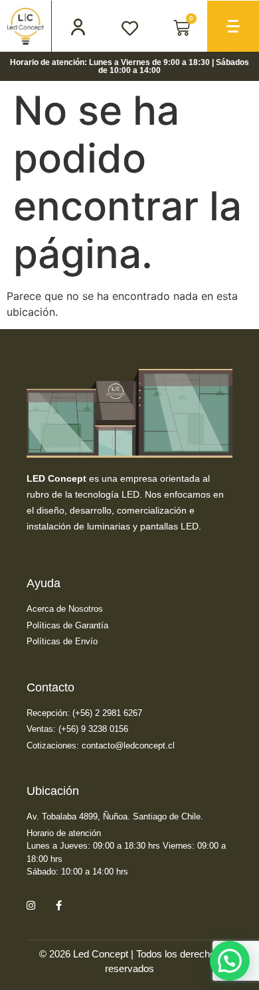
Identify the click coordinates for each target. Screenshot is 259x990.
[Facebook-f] (58, 906)
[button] (230, 961)
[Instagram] (30, 906)
